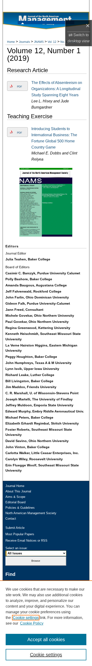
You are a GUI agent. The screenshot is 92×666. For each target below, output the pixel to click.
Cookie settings (26, 618)
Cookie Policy (31, 623)
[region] (46, 623)
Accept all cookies (46, 639)
